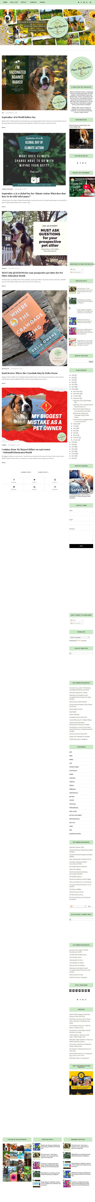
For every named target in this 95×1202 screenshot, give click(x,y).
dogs (70, 755)
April (74, 433)
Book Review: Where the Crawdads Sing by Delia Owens (30, 373)
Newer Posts (26, 472)
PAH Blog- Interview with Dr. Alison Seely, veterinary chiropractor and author (79, 1021)
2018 (73, 444)
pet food (71, 796)
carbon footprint (7, 189)
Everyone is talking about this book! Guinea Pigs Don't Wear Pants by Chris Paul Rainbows (85, 332)
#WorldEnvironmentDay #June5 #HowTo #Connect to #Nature (85, 301)
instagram (55, 489)
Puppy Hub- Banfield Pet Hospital (79, 736)
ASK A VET (14, 2)
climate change (74, 767)
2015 (73, 451)
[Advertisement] (81, 229)
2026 (73, 375)
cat (3, 112)
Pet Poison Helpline (75, 889)
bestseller (5, 368)
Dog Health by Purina (75, 709)
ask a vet (72, 822)
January (75, 440)
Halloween (72, 789)
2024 (73, 380)
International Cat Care (76, 960)
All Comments (76, 272)
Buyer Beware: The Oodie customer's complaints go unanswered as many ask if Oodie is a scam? (84, 343)
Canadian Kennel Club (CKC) (78, 717)
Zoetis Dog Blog (74, 714)
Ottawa (71, 785)
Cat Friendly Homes (75, 957)
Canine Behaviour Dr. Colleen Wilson (80, 720)
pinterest (13, 489)
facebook (13, 482)
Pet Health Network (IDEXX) (78, 866)
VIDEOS (42, 2)
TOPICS (23, 2)
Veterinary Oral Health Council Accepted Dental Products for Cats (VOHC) (79, 970)
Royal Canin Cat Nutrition (77, 965)
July (74, 426)
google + (54, 482)
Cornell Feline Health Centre (77, 954)
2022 (73, 384)
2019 (73, 442)
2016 (73, 449)
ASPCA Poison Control (76, 892)
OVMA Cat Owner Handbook (78, 977)
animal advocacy (74, 819)
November (76, 393)
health (71, 774)
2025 (73, 377)
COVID (71, 800)
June (75, 428)
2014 (73, 453)
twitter (34, 482)
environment (73, 770)
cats (70, 763)
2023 (73, 382)
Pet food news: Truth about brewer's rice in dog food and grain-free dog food (84, 291)
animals (4, 268)
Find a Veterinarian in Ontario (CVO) (80, 859)
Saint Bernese (73, 793)
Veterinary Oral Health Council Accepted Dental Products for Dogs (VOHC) (80, 697)
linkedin (34, 489)
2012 (73, 458)
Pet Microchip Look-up (76, 894)
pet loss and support (75, 815)
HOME (5, 2)
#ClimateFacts (73, 807)
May (74, 430)
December (76, 391)
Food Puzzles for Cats (76, 975)
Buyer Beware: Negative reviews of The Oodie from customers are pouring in (85, 311)
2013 (73, 456)
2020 (73, 389)
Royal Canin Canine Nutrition (78, 702)
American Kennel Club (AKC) (78, 734)
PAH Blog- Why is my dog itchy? (79, 1058)
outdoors (72, 781)
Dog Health (72, 712)
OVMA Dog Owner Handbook (78, 739)
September (76, 398)
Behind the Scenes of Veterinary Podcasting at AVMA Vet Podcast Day (84, 321)
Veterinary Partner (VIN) (76, 847)
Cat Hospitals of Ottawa (76, 963)
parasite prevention (75, 833)
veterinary (72, 778)
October (75, 396)
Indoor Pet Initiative (75, 869)
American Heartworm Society (78, 692)
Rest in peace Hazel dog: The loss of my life (79, 126)
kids (70, 830)
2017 (73, 447)
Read (3, 127)
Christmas (72, 804)
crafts (71, 826)
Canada (4, 445)
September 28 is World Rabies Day (19, 117)
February (76, 437)
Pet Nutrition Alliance (75, 876)
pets (70, 752)
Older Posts (43, 472)
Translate (83, 640)
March (75, 435)
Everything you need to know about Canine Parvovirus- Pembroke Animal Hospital (80, 729)
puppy (71, 759)
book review (73, 811)
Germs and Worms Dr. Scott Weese (80, 882)
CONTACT (33, 2)
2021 (73, 387)
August (75, 423)
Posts (74, 269)
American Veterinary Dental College (80, 879)
